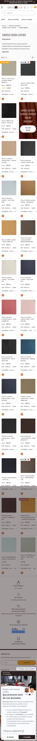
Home (4, 26)
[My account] (28, 7)
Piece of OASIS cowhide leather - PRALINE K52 (28, 201)
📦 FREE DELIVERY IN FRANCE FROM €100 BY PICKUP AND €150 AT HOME (18, 2)
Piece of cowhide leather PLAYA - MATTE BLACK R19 (8, 359)
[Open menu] (2, 7)
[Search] (4, 13)
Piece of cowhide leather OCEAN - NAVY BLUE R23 (8, 398)
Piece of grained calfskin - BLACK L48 (27, 161)
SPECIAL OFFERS (13, 20)
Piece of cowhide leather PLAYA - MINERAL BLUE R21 (28, 359)
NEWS (3, 20)
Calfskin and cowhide (9, 27)
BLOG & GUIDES (27, 20)
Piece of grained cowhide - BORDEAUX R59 (8, 517)
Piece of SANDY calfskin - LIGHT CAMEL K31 (9, 241)
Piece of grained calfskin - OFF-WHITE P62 (8, 279)
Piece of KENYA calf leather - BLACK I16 (7, 122)
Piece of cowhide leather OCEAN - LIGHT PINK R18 (27, 319)
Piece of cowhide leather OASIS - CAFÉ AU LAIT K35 (9, 160)
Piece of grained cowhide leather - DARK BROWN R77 (28, 438)
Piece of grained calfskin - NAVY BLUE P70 (27, 279)
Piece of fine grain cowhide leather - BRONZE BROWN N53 (27, 240)
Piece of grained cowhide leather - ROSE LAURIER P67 (9, 319)
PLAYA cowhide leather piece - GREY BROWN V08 (28, 478)
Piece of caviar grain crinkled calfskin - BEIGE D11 (8, 80)
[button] (25, 8)
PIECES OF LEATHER (14, 26)
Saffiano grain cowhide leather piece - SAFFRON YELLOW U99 (28, 517)
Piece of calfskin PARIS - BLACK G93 (28, 84)
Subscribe (26, 662)
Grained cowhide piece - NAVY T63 (9, 479)
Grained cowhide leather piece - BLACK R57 (8, 438)
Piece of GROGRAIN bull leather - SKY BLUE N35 (9, 558)
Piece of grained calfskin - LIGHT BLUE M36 (8, 200)
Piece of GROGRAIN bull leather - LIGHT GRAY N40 (28, 557)
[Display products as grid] (33, 57)
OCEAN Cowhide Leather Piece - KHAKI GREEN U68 (27, 398)
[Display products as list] (35, 57)
